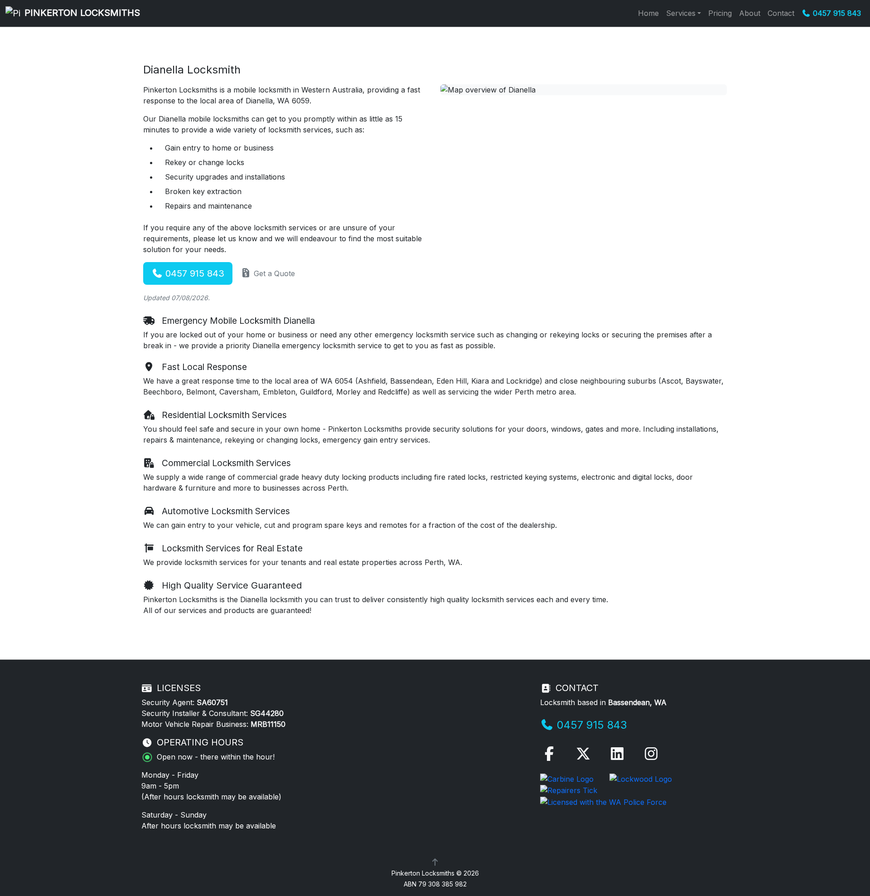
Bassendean (411, 380)
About (749, 13)
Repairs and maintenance (208, 205)
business (259, 147)
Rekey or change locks (204, 162)
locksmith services (502, 599)
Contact (781, 13)
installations (696, 428)
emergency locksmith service (425, 334)
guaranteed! (291, 610)
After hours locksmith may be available (211, 796)
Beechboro (162, 391)
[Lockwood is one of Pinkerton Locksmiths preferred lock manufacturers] (640, 778)
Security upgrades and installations (225, 176)
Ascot (671, 380)
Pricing (720, 13)
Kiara (480, 380)
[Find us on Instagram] (651, 756)
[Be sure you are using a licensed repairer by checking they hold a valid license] (568, 789)
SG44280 (267, 713)
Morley (348, 391)
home (222, 147)
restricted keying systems (533, 477)
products (383, 477)
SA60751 (212, 702)
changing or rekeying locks (552, 334)
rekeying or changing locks (271, 439)
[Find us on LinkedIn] (617, 756)
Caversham (238, 391)
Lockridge (523, 380)
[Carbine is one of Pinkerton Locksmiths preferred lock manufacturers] (568, 778)
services (193, 610)
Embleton (279, 391)
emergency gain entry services (375, 439)
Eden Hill (451, 380)
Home (648, 13)
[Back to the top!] (435, 862)
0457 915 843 (193, 273)
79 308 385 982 (442, 884)
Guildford (316, 391)
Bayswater (703, 380)
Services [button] (681, 13)
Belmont (200, 391)
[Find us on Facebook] (549, 756)
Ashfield (372, 380)
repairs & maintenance (181, 439)
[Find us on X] (583, 756)
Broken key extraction (203, 191)
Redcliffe (392, 391)
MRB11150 (268, 724)
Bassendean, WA (637, 702)
